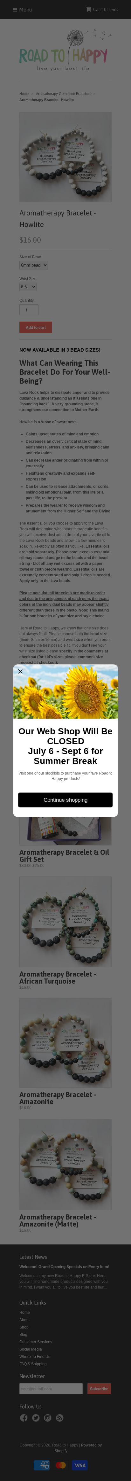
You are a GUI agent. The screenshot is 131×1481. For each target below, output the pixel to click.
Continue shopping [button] (65, 800)
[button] (20, 671)
